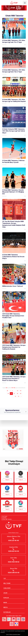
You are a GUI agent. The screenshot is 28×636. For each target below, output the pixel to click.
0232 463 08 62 (13, 562)
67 (14, 393)
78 (15, 396)
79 (18, 396)
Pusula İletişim (17, 630)
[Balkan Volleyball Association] (23, 619)
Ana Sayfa (4, 516)
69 (20, 393)
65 (8, 393)
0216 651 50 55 (13, 551)
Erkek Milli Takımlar (7, 519)
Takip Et (7, 479)
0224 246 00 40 (13, 572)
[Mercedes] (14, 439)
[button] (26, 7)
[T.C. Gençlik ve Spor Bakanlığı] (12, 624)
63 (17, 390)
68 (17, 393)
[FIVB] (18, 619)
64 (20, 390)
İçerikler (5, 517)
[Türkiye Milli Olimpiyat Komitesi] (14, 619)
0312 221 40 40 (13, 540)
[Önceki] (7, 390)
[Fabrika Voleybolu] (4, 619)
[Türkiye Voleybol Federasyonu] (14, 2)
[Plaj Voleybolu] (9, 619)
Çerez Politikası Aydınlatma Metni (13, 634)
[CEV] (16, 624)
